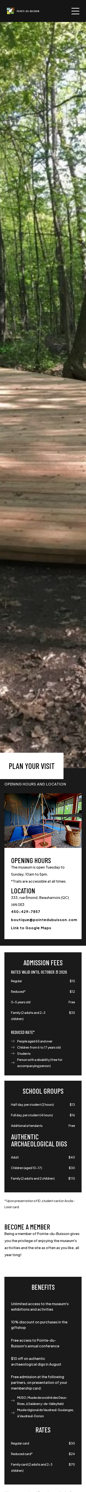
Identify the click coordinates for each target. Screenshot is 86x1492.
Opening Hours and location (35, 784)
